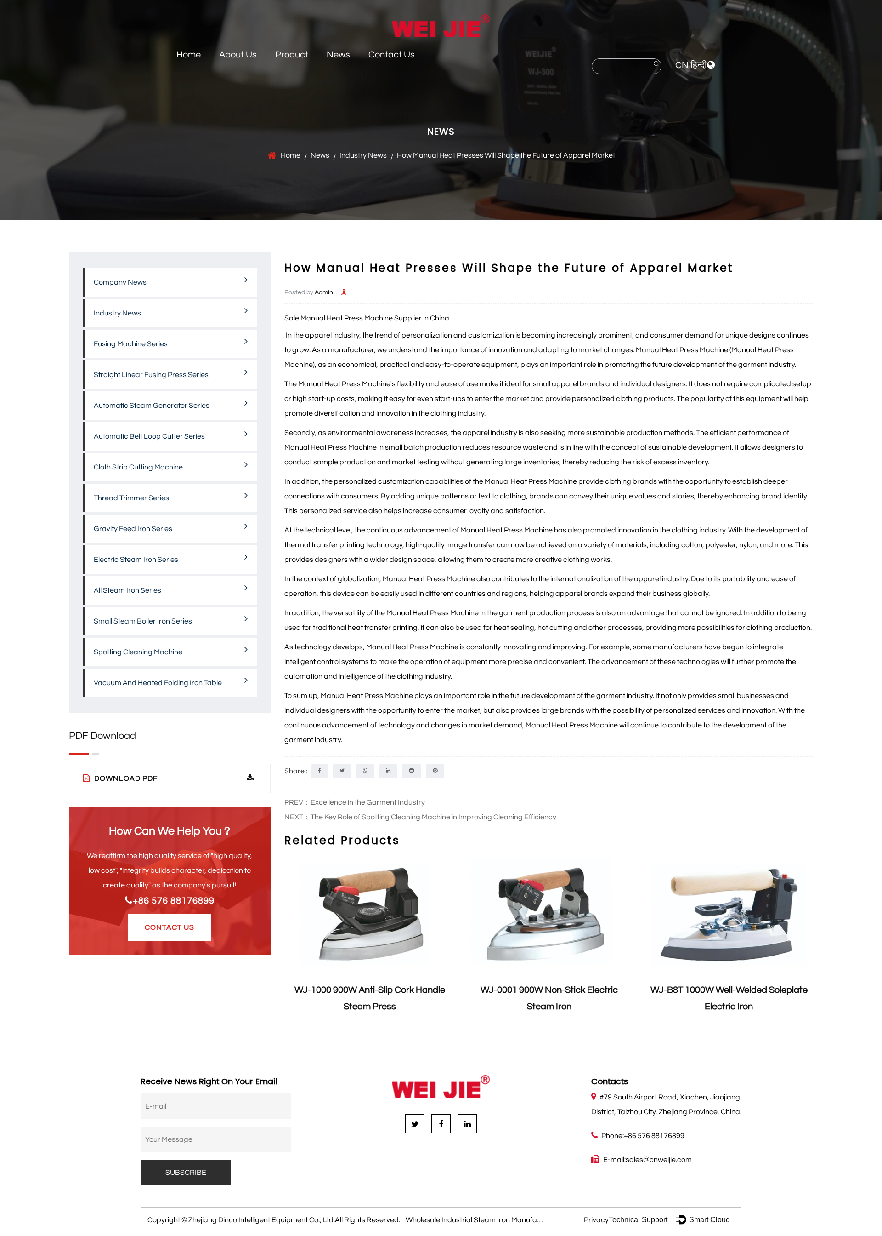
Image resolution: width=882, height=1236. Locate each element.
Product (291, 54)
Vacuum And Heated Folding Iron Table (158, 683)
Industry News (363, 155)
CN (682, 65)
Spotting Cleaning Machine (138, 652)
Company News (120, 282)
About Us (238, 54)
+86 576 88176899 (174, 900)
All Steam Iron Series (127, 590)
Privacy (596, 1220)
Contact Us (391, 54)
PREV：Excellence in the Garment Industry (354, 802)
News (338, 54)
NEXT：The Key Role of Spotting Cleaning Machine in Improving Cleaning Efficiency (420, 817)
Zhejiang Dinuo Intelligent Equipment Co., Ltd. (261, 1220)
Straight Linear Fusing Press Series (151, 374)
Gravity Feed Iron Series (133, 528)
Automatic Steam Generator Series (151, 405)
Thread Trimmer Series (131, 498)
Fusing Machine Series (131, 344)
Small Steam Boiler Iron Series (143, 621)
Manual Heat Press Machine (344, 384)
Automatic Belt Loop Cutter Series (149, 436)
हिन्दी (698, 65)
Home (188, 54)
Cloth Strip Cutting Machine (138, 467)
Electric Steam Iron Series (136, 559)
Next (806, 940)
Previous (291, 940)
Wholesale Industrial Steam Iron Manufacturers (483, 1220)
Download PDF (125, 778)
